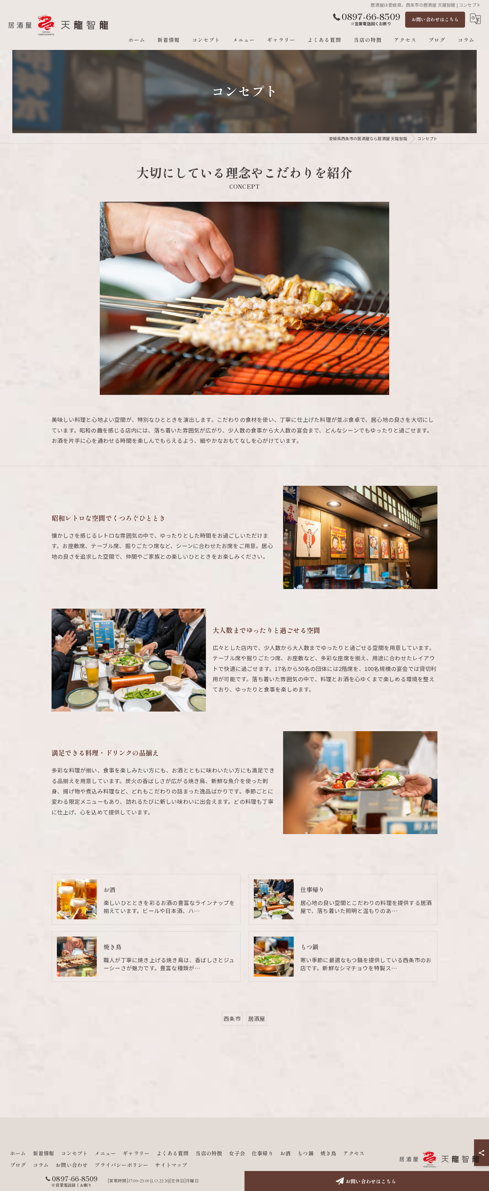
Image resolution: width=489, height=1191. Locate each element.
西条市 (232, 1019)
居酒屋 (256, 1019)
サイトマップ (171, 1164)
